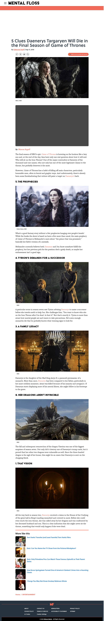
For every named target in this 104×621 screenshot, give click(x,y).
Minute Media (48, 619)
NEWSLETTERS (55, 608)
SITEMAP (72, 611)
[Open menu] (5, 3)
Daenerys (48, 246)
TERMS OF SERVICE (42, 611)
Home (17, 594)
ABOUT (26, 608)
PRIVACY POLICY (75, 608)
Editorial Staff (19, 49)
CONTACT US (40, 608)
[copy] (27, 54)
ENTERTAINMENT (28, 594)
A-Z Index (27, 614)
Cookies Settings (42, 614)
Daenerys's (69, 176)
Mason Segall (24, 149)
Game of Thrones (48, 154)
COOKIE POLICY (29, 611)
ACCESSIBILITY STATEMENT (59, 611)
